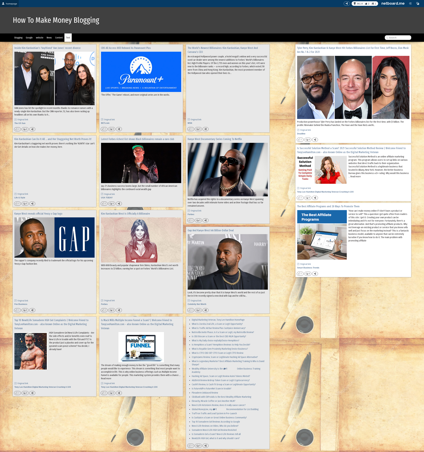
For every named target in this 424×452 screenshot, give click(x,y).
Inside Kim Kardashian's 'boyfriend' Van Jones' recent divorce (47, 48)
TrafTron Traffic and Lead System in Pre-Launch (214, 413)
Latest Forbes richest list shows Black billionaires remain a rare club (137, 139)
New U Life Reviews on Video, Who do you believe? (215, 425)
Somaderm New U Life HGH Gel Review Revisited (214, 430)
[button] (418, 3)
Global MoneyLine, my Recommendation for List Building (225, 409)
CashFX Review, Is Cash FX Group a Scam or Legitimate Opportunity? (224, 384)
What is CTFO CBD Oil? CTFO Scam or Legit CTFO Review (217, 353)
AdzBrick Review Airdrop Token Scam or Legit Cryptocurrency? (221, 380)
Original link (22, 119)
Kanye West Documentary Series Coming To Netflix (215, 139)
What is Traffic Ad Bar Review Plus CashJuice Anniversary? (219, 328)
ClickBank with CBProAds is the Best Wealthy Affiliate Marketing (221, 397)
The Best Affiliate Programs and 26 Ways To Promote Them (328, 206)
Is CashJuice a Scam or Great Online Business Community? (219, 417)
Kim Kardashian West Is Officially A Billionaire (125, 213)
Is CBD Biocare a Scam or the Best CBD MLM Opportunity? (219, 336)
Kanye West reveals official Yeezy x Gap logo (38, 213)
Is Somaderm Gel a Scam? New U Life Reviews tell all (216, 434)
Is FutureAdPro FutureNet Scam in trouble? (211, 388)
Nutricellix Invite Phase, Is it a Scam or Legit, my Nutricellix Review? (223, 332)
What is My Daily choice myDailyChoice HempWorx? (215, 340)
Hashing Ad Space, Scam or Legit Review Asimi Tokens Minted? (221, 376)
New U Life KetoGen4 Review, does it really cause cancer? (219, 405)
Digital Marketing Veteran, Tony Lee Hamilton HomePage (218, 319)
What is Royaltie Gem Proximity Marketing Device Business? (220, 348)
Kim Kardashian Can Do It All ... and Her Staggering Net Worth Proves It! (52, 139)
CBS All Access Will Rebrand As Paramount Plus (126, 48)
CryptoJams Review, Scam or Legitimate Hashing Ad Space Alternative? (225, 357)
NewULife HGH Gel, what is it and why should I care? (216, 438)
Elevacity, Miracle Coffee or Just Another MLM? (213, 401)
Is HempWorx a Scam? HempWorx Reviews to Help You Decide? (221, 344)
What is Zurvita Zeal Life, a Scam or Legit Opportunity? (217, 324)
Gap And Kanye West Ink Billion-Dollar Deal (211, 230)
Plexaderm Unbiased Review (205, 392)
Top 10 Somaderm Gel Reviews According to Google (216, 421)
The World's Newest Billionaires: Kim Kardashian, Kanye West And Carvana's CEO (223, 50)
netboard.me (393, 3)
